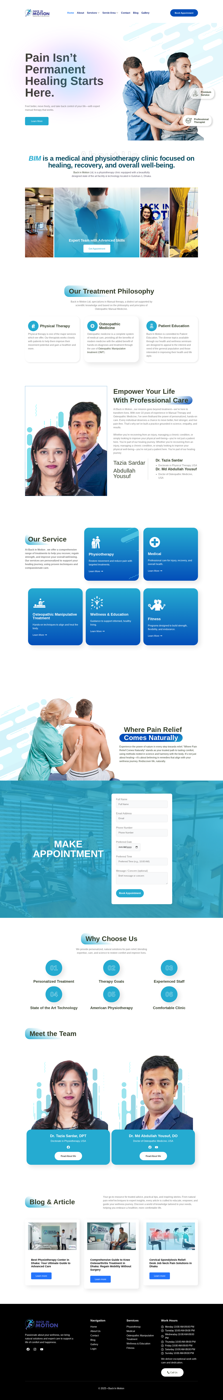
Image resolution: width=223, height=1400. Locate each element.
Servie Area (109, 13)
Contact (125, 13)
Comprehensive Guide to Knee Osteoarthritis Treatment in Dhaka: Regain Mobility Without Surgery (110, 1264)
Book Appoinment (184, 13)
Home (70, 13)
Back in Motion (81, 172)
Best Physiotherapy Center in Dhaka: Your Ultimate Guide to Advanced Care (50, 1263)
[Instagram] (35, 1349)
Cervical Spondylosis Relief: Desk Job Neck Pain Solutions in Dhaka (170, 1263)
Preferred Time (124, 856)
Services (92, 13)
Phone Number (124, 828)
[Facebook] (68, 1147)
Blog (136, 13)
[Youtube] (156, 1147)
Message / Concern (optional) (132, 871)
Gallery (145, 13)
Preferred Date (124, 842)
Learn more (41, 1276)
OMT (101, 352)
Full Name (121, 799)
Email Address (124, 813)
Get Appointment (97, 248)
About (80, 13)
